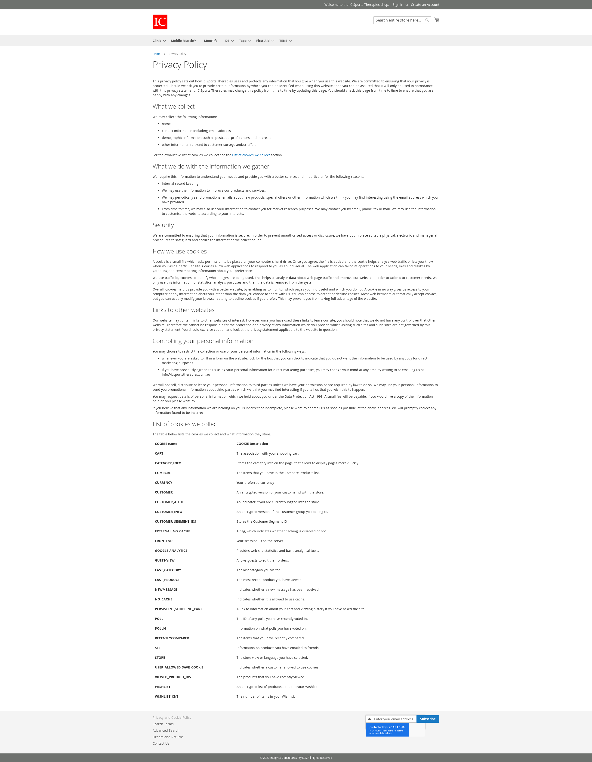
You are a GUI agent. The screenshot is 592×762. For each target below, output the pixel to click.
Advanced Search (166, 730)
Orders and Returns (168, 737)
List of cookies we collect (251, 155)
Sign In (398, 4)
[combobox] (402, 20)
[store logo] (160, 22)
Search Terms (163, 724)
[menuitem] (158, 40)
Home (157, 54)
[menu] (296, 40)
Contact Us (161, 743)
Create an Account (425, 4)
